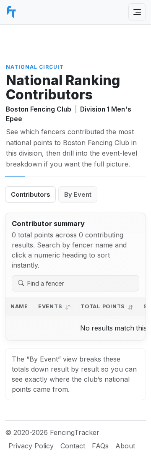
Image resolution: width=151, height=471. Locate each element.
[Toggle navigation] (137, 12)
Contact (72, 446)
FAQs (100, 446)
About (125, 446)
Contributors (30, 194)
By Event (77, 194)
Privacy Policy (31, 446)
